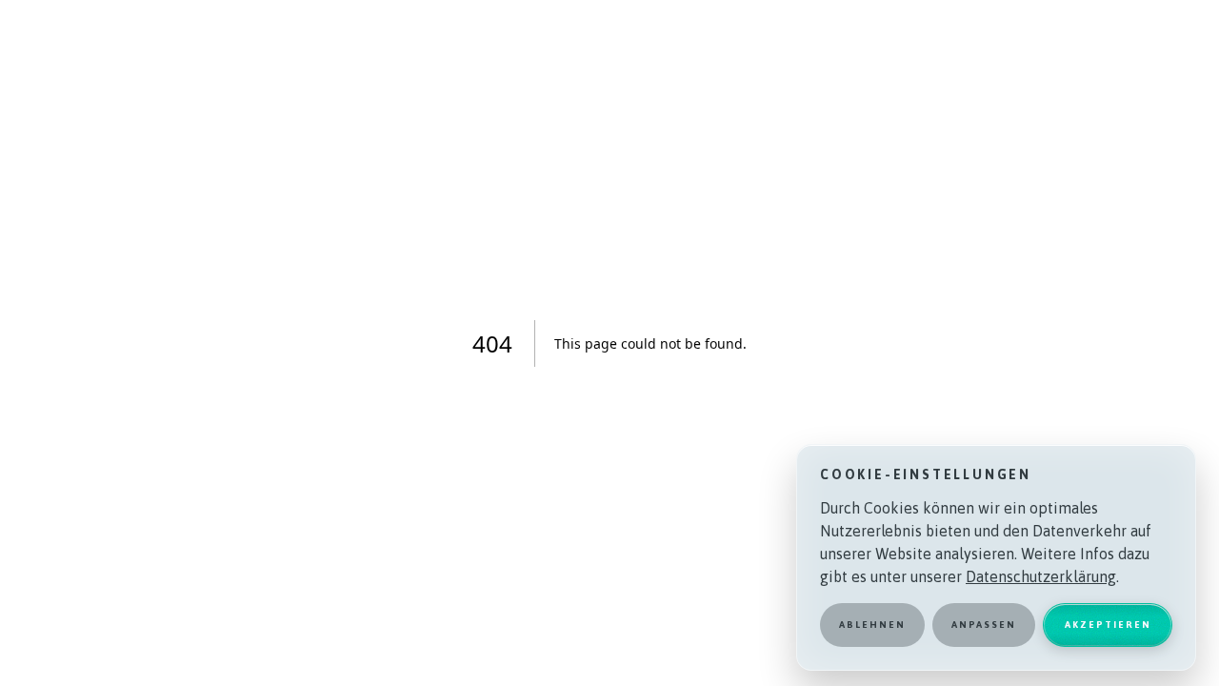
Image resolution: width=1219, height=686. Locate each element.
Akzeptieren (1108, 624)
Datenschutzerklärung (1041, 576)
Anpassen (983, 624)
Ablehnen (872, 624)
